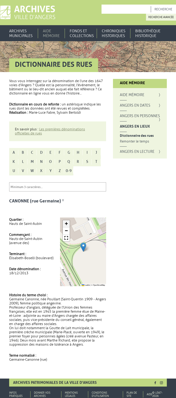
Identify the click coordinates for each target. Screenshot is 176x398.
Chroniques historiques (113, 33)
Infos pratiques (15, 394)
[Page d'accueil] (27, 12)
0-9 (69, 171)
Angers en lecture (137, 151)
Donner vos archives (42, 394)
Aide (149, 394)
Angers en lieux (135, 126)
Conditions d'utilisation (100, 394)
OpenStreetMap (99, 285)
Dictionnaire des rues (137, 135)
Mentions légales (71, 394)
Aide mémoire (51, 33)
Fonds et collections (82, 33)
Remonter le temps (134, 141)
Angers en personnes (140, 116)
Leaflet (87, 285)
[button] (83, 247)
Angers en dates (135, 105)
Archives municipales (21, 33)
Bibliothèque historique (147, 33)
